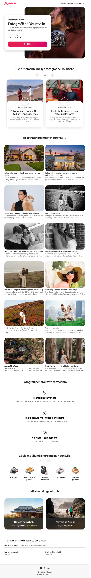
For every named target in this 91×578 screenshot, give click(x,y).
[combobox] (28, 37)
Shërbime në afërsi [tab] (11, 545)
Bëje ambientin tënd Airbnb (72, 3)
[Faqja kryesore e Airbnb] (10, 3)
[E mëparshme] (41, 460)
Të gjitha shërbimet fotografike (43, 137)
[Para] (48, 460)
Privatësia (40, 574)
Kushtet (49, 574)
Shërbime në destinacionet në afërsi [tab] (34, 545)
